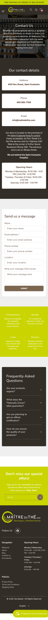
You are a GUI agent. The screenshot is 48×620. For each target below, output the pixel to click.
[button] (4, 11)
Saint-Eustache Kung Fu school (25, 135)
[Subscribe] (40, 497)
